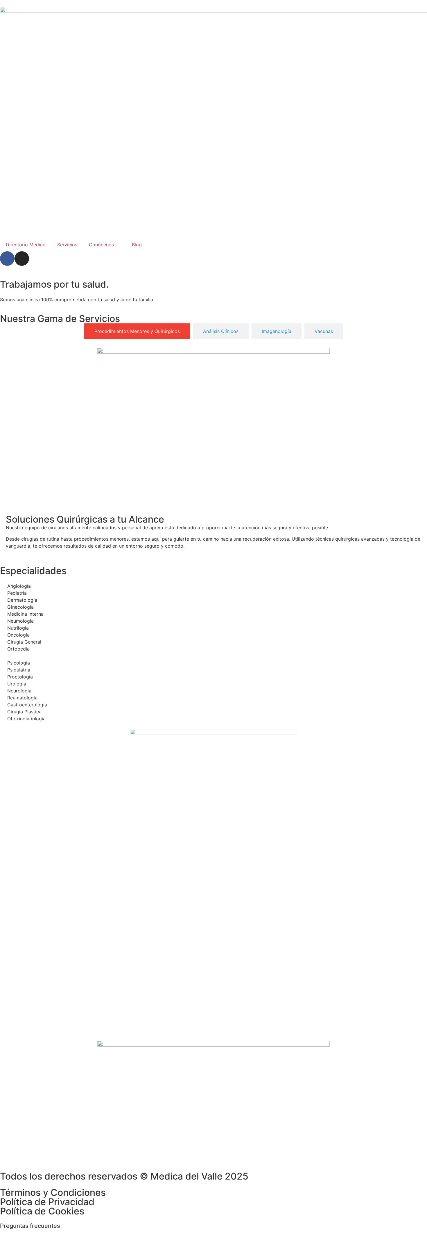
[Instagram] (22, 258)
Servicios (67, 244)
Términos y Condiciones (53, 1192)
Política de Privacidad (47, 1201)
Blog (137, 244)
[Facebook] (7, 258)
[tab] (137, 331)
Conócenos (101, 244)
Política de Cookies (42, 1211)
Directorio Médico (26, 244)
